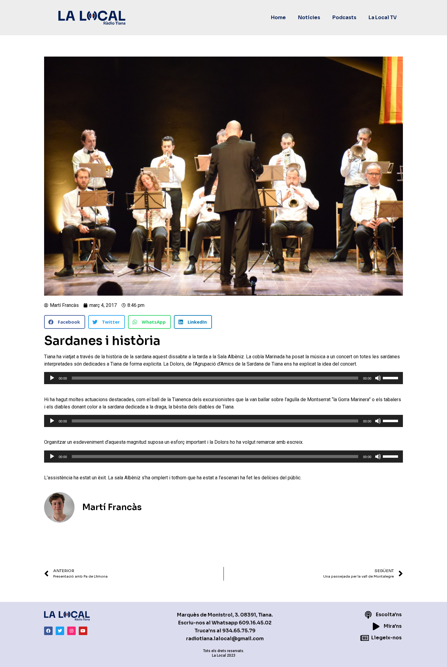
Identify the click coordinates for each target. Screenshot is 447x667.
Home (278, 17)
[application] (223, 378)
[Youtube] (83, 631)
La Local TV (383, 17)
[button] (64, 322)
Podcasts (344, 17)
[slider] (391, 377)
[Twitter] (60, 631)
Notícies (309, 17)
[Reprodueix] (52, 378)
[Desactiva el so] (378, 378)
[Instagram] (71, 631)
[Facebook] (48, 631)
